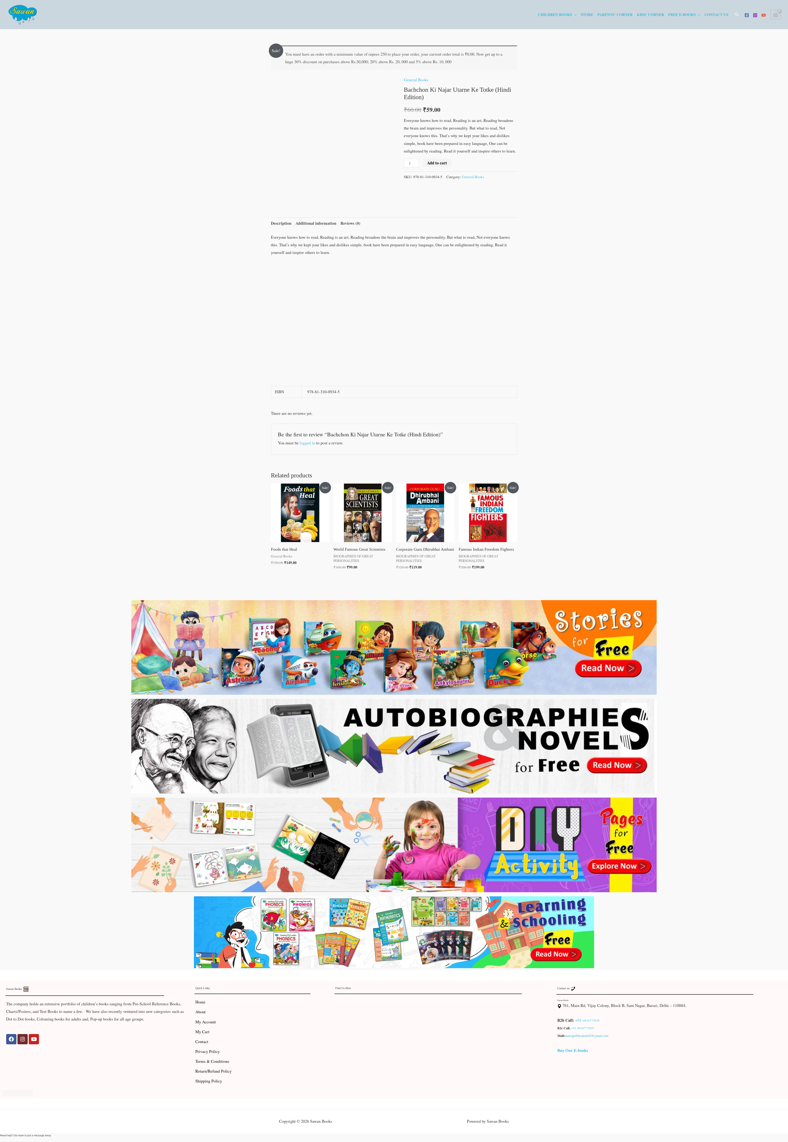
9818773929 (591, 1020)
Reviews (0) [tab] (350, 223)
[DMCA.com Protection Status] (17, 1093)
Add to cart (437, 163)
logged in (307, 443)
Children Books (555, 14)
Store (587, 14)
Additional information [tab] (316, 223)
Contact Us (716, 14)
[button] (737, 14)
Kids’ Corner (650, 14)
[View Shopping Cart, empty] (776, 14)
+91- (579, 1020)
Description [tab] (281, 223)
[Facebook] (747, 15)
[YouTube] (763, 15)
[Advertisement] (394, 291)
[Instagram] (755, 15)
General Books (416, 80)
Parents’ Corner (615, 14)
